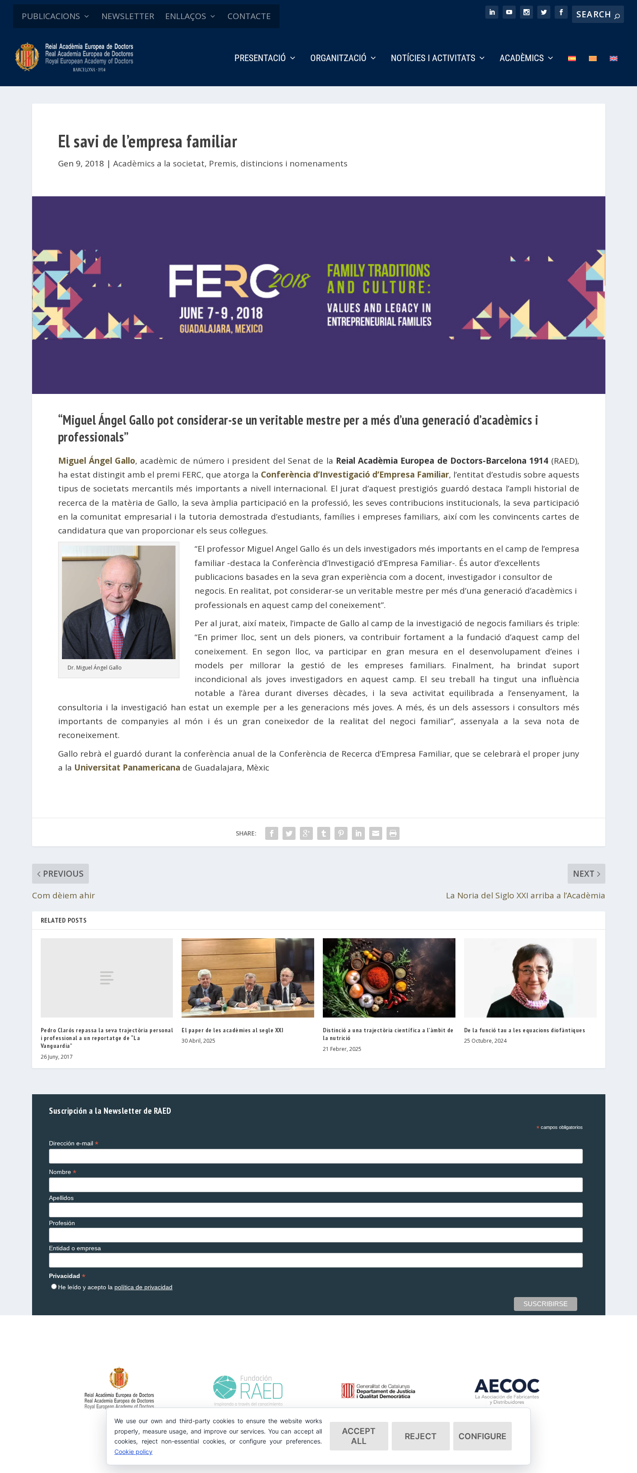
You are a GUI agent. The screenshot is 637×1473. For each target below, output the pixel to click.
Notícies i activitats (433, 59)
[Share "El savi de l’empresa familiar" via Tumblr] (323, 833)
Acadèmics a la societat (159, 163)
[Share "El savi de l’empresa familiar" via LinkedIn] (358, 833)
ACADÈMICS (522, 59)
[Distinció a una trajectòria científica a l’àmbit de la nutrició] (389, 978)
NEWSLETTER (127, 16)
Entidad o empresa (75, 1248)
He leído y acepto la (115, 1287)
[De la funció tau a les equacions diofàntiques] (530, 978)
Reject (421, 1436)
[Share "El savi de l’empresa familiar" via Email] (375, 833)
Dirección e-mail (73, 1143)
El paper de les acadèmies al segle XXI (232, 1030)
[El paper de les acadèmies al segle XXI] (248, 978)
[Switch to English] (614, 70)
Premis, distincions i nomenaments (278, 163)
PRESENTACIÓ (260, 59)
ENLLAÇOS (185, 16)
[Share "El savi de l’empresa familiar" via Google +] (306, 833)
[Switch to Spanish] (572, 70)
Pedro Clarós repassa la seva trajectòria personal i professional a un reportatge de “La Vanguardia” (107, 1038)
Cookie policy (133, 1451)
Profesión (62, 1222)
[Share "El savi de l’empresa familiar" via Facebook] (271, 833)
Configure (482, 1436)
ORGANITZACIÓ (338, 59)
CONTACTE (249, 16)
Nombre (62, 1172)
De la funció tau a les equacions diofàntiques (524, 1030)
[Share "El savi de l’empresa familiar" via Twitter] (289, 833)
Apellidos (61, 1197)
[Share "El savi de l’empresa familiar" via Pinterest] (341, 833)
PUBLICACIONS (51, 16)
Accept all (359, 1436)
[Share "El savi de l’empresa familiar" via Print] (393, 833)
